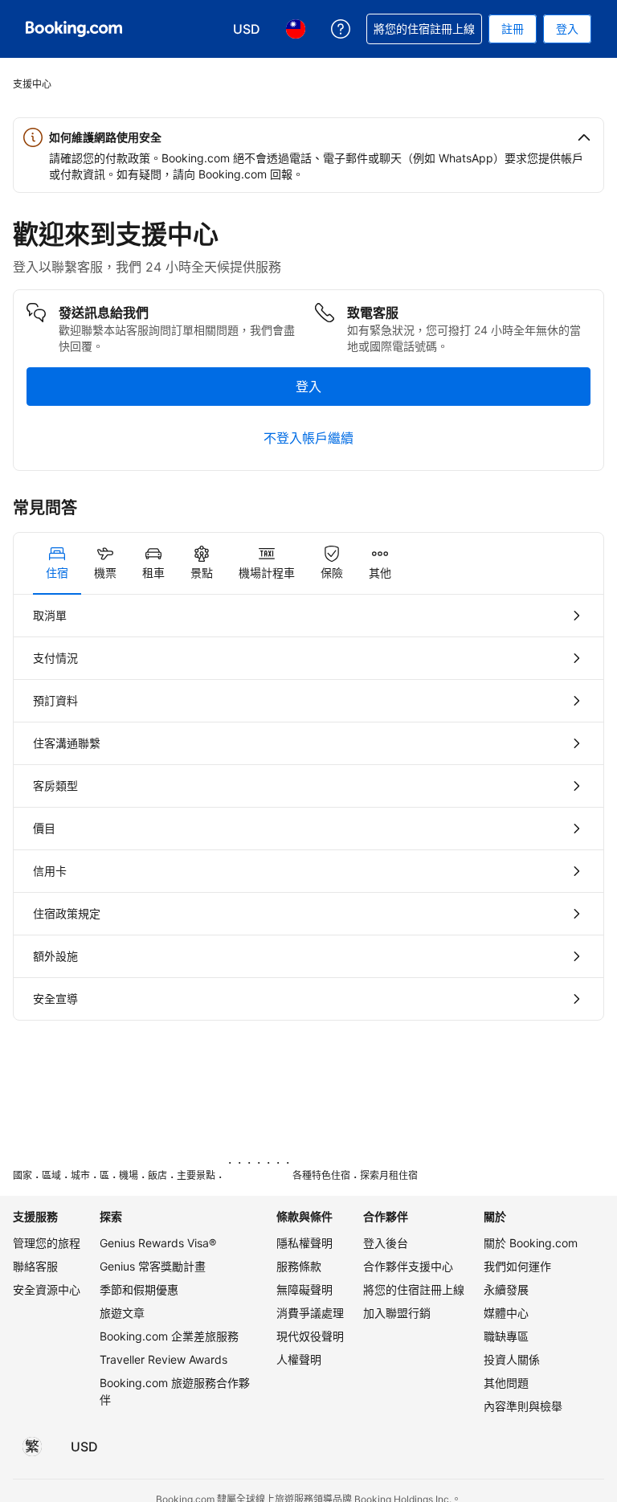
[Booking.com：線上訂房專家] (74, 29)
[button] (308, 137)
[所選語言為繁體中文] (32, 1446)
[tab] (57, 563)
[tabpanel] (308, 807)
